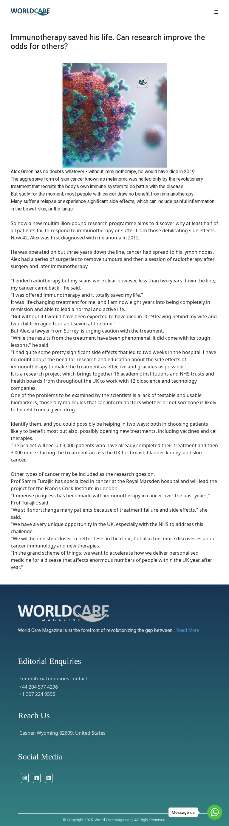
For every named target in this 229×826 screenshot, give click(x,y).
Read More (187, 630)
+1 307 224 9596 (37, 694)
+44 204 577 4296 (38, 687)
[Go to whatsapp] (214, 812)
